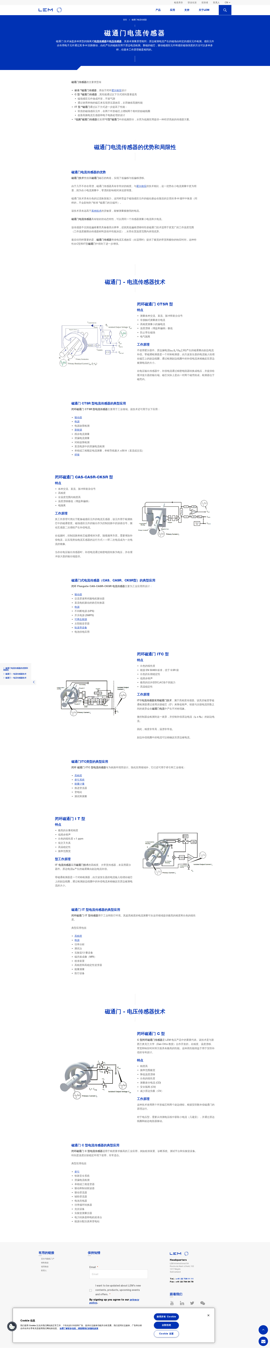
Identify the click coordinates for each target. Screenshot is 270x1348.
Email (92, 1267)
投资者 (205, 2)
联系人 (216, 2)
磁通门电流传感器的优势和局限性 (15, 669)
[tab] (225, 10)
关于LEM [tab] (204, 10)
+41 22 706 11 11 (185, 1279)
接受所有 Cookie (166, 1317)
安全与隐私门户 (47, 1259)
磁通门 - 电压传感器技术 (15, 678)
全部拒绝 (166, 1325)
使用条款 (45, 1267)
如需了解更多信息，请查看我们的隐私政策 (79, 1329)
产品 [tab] (158, 10)
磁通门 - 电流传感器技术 (15, 674)
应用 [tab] (172, 10)
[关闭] (208, 1315)
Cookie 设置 (166, 1334)
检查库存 (178, 2)
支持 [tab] (186, 10)
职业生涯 (192, 2)
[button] (12, 1326)
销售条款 (45, 1263)
